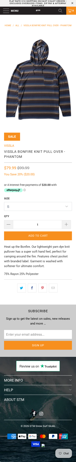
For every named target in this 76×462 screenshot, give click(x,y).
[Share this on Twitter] (21, 288)
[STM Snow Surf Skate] (38, 11)
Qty (6, 216)
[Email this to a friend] (53, 288)
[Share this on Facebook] (32, 288)
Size (7, 198)
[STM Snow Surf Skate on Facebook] (34, 414)
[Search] (61, 10)
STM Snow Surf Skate (42, 426)
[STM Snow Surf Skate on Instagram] (41, 414)
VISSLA (9, 146)
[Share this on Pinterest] (42, 288)
